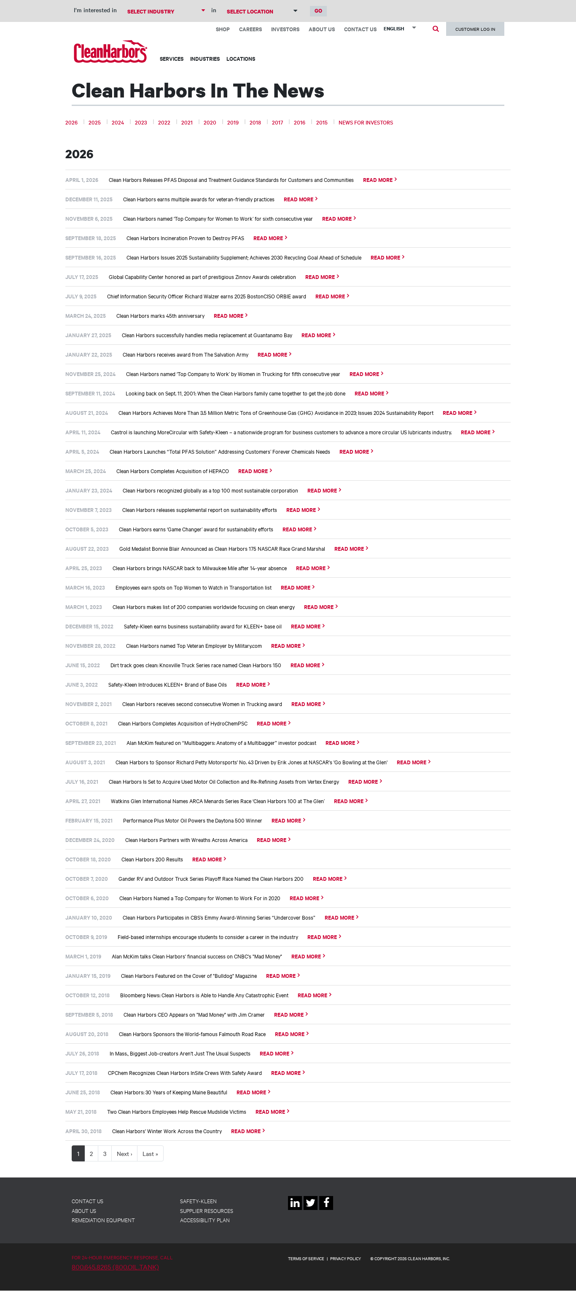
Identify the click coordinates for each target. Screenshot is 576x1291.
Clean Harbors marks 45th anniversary (160, 315)
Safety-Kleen (198, 1200)
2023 (141, 122)
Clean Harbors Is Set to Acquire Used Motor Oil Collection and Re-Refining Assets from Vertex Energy (224, 781)
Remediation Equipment (103, 1219)
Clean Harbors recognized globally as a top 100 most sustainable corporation (210, 490)
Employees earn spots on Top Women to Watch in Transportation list (194, 587)
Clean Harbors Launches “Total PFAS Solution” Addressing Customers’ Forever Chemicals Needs (220, 451)
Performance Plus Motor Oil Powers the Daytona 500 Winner (192, 820)
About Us (322, 29)
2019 (233, 122)
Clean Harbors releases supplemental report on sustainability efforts (199, 509)
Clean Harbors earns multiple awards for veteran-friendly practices (199, 199)
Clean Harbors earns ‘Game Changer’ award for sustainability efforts (196, 529)
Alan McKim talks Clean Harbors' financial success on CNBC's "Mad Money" (197, 956)
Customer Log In (475, 29)
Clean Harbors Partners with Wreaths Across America (186, 839)
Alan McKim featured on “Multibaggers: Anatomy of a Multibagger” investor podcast (221, 742)
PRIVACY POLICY (345, 1258)
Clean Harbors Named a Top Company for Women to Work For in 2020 (199, 897)
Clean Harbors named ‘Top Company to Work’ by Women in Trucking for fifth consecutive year (233, 373)
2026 (71, 122)
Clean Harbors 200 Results (152, 859)
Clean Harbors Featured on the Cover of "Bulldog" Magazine (189, 975)
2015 (322, 122)
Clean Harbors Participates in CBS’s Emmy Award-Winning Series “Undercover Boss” (219, 917)
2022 (164, 122)
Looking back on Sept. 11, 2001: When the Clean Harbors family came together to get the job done (235, 393)
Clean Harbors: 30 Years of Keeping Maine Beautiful (168, 1092)
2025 (95, 122)
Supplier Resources (206, 1210)
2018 (255, 122)
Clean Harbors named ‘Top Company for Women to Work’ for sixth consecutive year (218, 218)
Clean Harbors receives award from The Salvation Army (185, 354)
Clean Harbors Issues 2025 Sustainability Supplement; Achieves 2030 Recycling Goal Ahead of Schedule (244, 257)
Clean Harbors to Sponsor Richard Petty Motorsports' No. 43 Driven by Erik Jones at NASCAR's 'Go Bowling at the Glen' (252, 762)
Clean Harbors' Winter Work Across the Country (167, 1130)
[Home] (111, 51)
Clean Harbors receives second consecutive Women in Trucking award (202, 703)
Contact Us (360, 29)
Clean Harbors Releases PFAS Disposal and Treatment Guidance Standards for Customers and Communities (231, 179)
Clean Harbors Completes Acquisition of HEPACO (172, 470)
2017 (277, 122)
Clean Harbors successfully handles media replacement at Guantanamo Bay (207, 334)
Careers (250, 29)
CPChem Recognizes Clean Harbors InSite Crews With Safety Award (185, 1072)
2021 (187, 122)
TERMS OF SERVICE (306, 1258)
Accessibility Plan (205, 1219)
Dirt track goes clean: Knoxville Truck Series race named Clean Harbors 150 (195, 665)
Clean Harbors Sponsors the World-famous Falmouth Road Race (192, 1033)
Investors (285, 29)
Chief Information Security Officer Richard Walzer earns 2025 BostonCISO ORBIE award (206, 296)
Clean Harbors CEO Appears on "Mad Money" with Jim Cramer (194, 1014)
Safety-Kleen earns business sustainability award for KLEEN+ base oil (203, 626)
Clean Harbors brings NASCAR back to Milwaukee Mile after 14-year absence (200, 567)
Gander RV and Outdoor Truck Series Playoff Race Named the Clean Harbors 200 (211, 878)
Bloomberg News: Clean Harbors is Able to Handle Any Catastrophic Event (204, 995)
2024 (118, 122)
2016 (299, 122)
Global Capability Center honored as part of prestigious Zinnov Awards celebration (202, 276)
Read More (378, 180)
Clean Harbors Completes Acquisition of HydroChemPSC (183, 723)
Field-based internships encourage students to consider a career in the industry (208, 936)
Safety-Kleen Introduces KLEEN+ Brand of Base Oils (167, 684)
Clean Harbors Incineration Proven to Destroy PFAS (185, 237)
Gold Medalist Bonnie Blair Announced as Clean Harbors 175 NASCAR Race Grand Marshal (222, 548)
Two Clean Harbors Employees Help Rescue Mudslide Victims (176, 1111)
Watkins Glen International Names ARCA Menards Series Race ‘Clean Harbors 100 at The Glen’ (218, 800)
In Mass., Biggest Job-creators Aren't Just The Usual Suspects (180, 1053)
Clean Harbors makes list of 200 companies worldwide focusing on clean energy (204, 606)
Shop (223, 29)
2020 (210, 122)
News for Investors (366, 122)
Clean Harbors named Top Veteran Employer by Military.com (194, 645)
